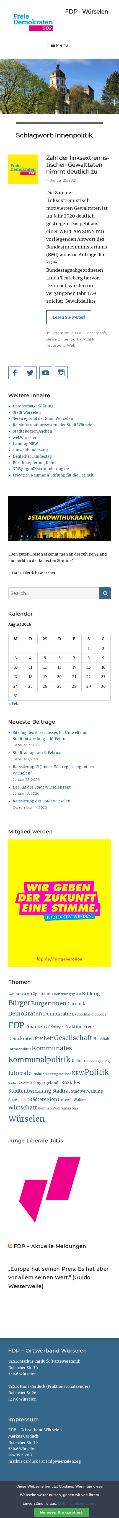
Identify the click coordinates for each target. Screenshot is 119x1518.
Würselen (26, 1119)
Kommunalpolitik (39, 1059)
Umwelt (65, 1099)
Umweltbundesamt (30, 450)
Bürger (19, 1003)
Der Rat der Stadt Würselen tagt (42, 787)
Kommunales (52, 1048)
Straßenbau (17, 1100)
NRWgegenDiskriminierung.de (41, 469)
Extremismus (61, 333)
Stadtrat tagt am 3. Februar (37, 752)
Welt (71, 345)
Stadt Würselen (27, 412)
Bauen (46, 993)
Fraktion (73, 1026)
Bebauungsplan (67, 994)
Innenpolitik (71, 339)
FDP (79, 333)
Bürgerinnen (49, 1003)
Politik (88, 339)
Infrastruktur (19, 1049)
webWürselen (25, 437)
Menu (62, 45)
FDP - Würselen (86, 11)
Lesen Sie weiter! (69, 317)
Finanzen (35, 1026)
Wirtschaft (22, 1107)
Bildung (91, 993)
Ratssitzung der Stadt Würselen (41, 801)
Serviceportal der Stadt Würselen (43, 418)
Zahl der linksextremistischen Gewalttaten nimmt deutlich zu (77, 165)
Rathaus (14, 1083)
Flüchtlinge (54, 1027)
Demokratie (57, 1014)
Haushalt (101, 1039)
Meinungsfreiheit (58, 1074)
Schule (26, 1083)
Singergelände (47, 1083)
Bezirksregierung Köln (33, 462)
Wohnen (45, 1108)
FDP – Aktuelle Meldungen (50, 1246)
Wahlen (80, 1100)
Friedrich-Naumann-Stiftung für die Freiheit (53, 475)
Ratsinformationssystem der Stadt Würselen (54, 425)
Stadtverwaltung (87, 1091)
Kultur (77, 1061)
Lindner (38, 1074)
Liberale (20, 1072)
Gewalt (52, 339)
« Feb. (13, 703)
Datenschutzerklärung (33, 406)
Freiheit (44, 1038)
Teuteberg (55, 345)
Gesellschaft (95, 333)
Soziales (70, 1083)
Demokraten (25, 1013)
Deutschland (83, 1014)
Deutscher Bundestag (32, 456)
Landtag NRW (25, 443)
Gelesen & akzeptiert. (62, 1512)
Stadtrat (61, 1091)
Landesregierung (97, 1061)
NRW (78, 1073)
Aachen (15, 994)
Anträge (32, 994)
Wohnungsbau (65, 1108)
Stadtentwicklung (29, 1091)
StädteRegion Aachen (32, 431)
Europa (100, 1014)
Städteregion (42, 1099)
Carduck (76, 1003)
